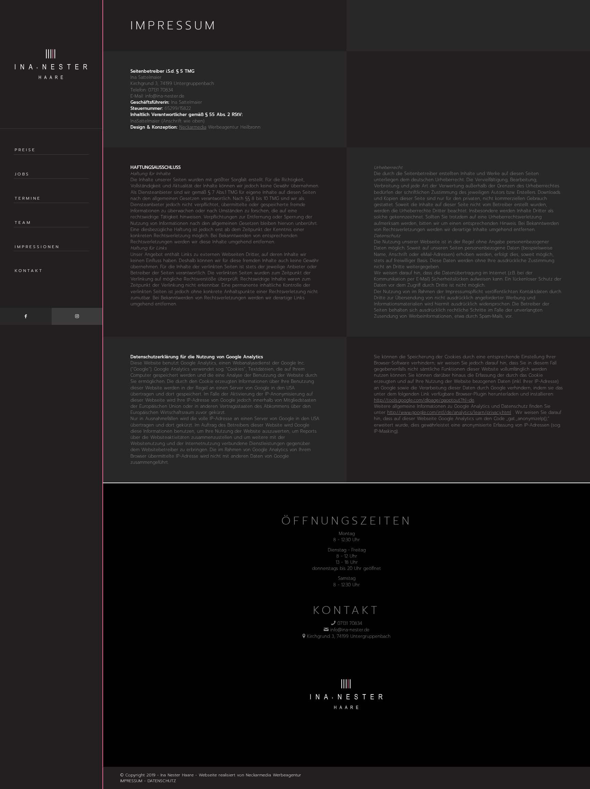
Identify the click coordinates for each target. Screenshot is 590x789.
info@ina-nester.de (349, 630)
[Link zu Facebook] (25, 316)
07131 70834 (349, 623)
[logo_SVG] (51, 64)
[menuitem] (51, 158)
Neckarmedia (192, 127)
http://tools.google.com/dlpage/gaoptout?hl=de (424, 400)
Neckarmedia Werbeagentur (273, 775)
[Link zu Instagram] (76, 316)
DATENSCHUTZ (162, 781)
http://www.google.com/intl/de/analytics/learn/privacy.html (449, 412)
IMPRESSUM (131, 781)
